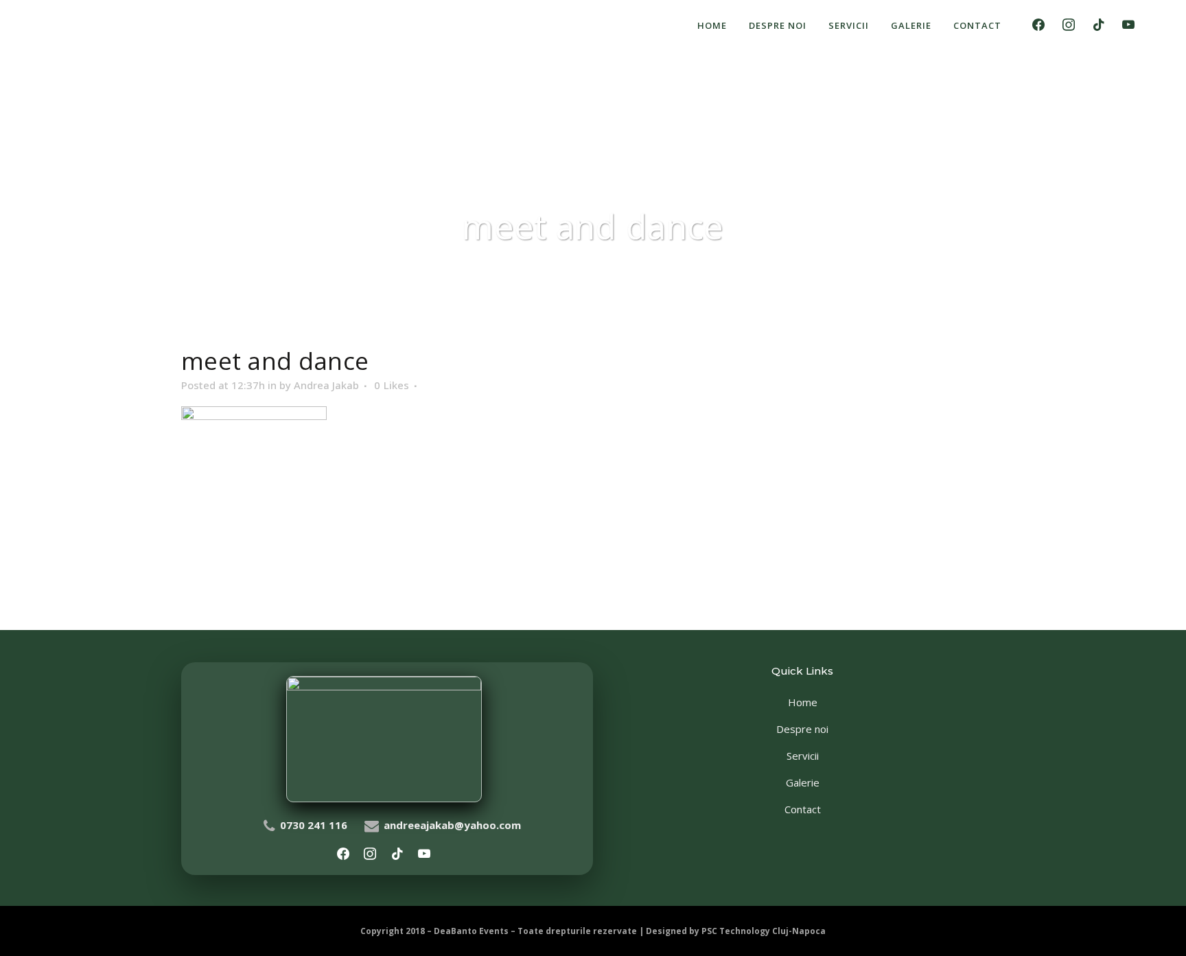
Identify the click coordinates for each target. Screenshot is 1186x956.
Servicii (803, 755)
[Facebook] (1039, 25)
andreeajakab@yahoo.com (452, 825)
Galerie (802, 782)
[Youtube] (1128, 25)
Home (802, 702)
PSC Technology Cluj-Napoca (763, 931)
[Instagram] (1069, 25)
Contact (802, 809)
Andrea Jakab (326, 385)
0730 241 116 (313, 825)
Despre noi (802, 729)
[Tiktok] (1099, 25)
